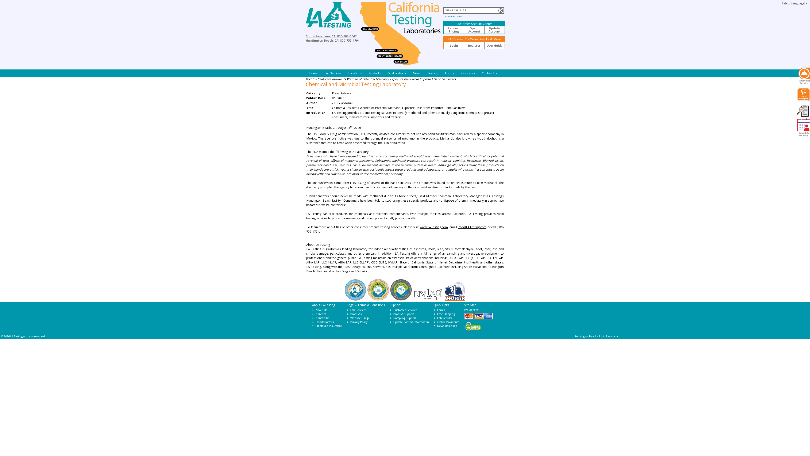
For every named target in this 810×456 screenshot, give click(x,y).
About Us (321, 310)
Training (432, 73)
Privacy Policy (359, 322)
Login (454, 45)
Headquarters (325, 322)
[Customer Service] (804, 73)
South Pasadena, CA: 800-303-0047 (331, 36)
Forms (449, 73)
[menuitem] (313, 73)
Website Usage (360, 318)
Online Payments (448, 322)
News (417, 73)
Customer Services (405, 310)
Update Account (495, 30)
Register (474, 45)
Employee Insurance (329, 326)
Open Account (474, 30)
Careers (321, 314)
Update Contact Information (411, 322)
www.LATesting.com (434, 227)
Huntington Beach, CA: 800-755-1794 (332, 40)
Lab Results (444, 318)
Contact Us (489, 73)
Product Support (403, 314)
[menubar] (403, 73)
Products (375, 73)
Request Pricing (454, 30)
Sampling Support (404, 318)
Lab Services (358, 310)
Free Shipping (446, 314)
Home (313, 73)
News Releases (447, 326)
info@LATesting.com (472, 227)
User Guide (494, 45)
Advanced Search (454, 16)
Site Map (470, 305)
